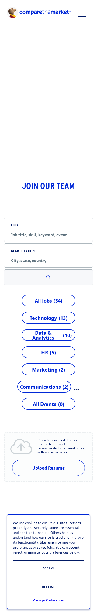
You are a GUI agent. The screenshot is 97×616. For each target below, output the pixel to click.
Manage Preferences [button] (48, 600)
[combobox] (48, 234)
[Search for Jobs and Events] (48, 277)
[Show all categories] (77, 389)
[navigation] (48, 15)
